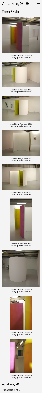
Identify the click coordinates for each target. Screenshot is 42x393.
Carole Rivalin (10, 12)
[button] (38, 4)
